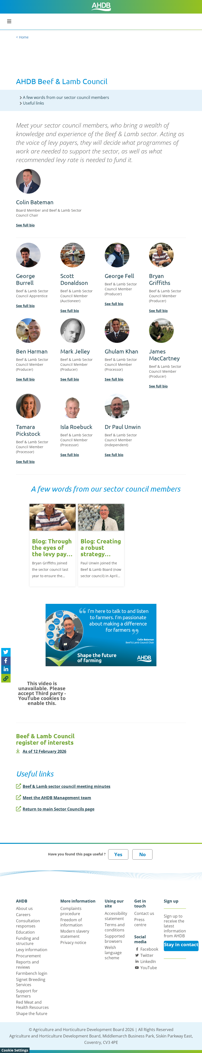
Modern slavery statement (74, 933)
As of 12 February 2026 (44, 751)
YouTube (148, 967)
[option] (52, 544)
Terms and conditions (115, 927)
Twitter (146, 955)
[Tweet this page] (6, 652)
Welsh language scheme (113, 953)
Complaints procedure (71, 911)
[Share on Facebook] (6, 661)
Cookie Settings (14, 1050)
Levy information (31, 949)
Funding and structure (27, 941)
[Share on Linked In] (6, 669)
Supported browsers (115, 938)
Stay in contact (181, 944)
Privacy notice (73, 942)
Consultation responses (28, 923)
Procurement (28, 956)
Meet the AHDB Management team (57, 797)
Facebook (149, 949)
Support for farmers (27, 993)
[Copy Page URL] (6, 678)
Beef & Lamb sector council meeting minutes (66, 786)
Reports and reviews (27, 964)
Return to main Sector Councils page (58, 809)
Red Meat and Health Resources (32, 1004)
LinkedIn (148, 961)
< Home (22, 37)
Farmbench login (31, 973)
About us (24, 908)
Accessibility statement (116, 916)
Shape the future (31, 1013)
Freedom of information (71, 922)
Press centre (140, 922)
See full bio (25, 225)
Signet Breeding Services (30, 982)
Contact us (144, 913)
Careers (23, 914)
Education (25, 932)
